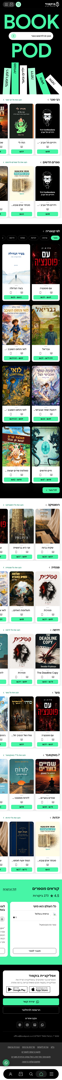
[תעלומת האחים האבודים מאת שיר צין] (22, 588)
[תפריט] (6, 4)
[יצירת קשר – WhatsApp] (6, 1062)
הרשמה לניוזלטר (31, 1010)
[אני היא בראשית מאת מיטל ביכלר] (22, 526)
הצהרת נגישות (14, 1047)
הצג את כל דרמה (12, 630)
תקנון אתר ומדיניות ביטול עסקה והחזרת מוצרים (31, 1057)
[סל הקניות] (11, 4)
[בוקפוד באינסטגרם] (27, 1025)
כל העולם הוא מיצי (44, 906)
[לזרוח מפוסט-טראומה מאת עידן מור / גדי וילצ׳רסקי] (22, 776)
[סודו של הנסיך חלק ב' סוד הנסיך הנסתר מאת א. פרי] (22, 713)
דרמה (11, 238)
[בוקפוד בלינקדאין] (35, 1025)
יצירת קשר (29, 1001)
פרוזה (44, 238)
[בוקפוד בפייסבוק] (20, 1025)
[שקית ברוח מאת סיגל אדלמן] (47, 526)
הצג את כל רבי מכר (13, 100)
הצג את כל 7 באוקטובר (15, 755)
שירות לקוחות (42, 1047)
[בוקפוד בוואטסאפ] (42, 1025)
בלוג (52, 1047)
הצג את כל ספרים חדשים (16, 162)
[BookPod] (51, 4)
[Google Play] (16, 989)
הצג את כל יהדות (12, 818)
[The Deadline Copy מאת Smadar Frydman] (47, 651)
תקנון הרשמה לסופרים (31, 1052)
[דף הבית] (41, 1074)
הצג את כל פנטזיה (13, 567)
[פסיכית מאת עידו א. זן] (47, 588)
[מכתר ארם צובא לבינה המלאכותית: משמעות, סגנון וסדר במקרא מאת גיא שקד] (22, 183)
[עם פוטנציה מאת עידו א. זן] (46, 264)
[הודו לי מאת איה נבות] (22, 121)
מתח (22, 238)
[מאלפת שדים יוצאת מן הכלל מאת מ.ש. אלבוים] (16, 446)
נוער (55, 238)
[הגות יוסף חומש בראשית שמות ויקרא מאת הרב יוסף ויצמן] (22, 839)
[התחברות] (10, 1074)
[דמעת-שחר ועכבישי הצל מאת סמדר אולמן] (46, 386)
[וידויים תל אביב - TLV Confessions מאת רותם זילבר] (47, 121)
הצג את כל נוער (12, 692)
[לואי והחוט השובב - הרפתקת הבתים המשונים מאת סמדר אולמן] (16, 386)
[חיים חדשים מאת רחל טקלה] (46, 446)
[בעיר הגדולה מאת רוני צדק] (16, 264)
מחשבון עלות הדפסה (31, 1061)
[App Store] (39, 989)
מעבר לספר (35, 951)
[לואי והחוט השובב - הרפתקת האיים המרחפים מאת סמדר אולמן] (16, 325)
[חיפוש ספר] (18, 4)
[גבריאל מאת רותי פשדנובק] (46, 325)
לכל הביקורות (9, 889)
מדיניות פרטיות (28, 1047)
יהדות (33, 238)
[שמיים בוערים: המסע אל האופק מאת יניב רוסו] (47, 776)
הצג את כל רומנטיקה (14, 505)
